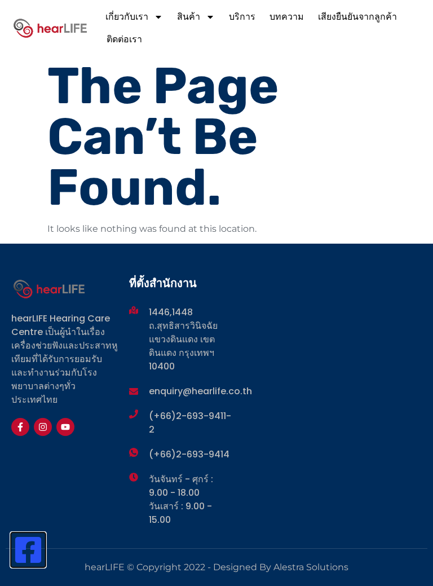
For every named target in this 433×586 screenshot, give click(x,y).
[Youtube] (65, 427)
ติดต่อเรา (124, 39)
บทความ (286, 16)
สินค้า (188, 16)
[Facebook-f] (20, 427)
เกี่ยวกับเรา (126, 16)
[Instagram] (43, 427)
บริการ (242, 16)
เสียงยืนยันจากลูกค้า (357, 16)
